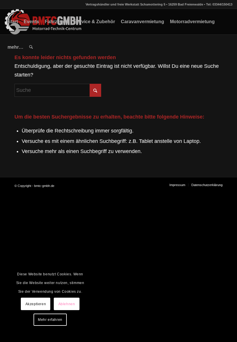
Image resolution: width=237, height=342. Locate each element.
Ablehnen (66, 304)
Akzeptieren (35, 304)
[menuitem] (13, 21)
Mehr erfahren (50, 320)
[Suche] (31, 47)
